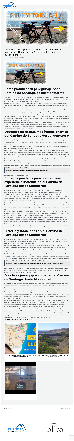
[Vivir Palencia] (9, 5)
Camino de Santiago (10, 57)
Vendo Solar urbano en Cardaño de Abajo (55, 5)
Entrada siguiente (66, 408)
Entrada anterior (7, 408)
